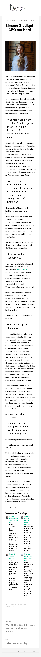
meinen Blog (22, 270)
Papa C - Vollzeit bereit (12, 556)
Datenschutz (12, 654)
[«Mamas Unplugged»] (17, 8)
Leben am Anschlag (16, 642)
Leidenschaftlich (9, 606)
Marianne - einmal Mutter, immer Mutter (28, 520)
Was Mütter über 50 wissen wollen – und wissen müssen (20, 626)
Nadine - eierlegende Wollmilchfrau (13, 519)
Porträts (31, 20)
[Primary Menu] (3, 8)
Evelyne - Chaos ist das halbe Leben (28, 557)
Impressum (5, 654)
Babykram (14, 604)
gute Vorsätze (22, 604)
